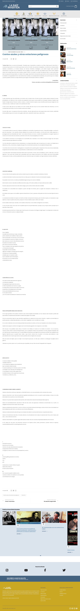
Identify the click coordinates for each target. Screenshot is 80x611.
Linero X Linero (56, 550)
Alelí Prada (68, 74)
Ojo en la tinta (62, 38)
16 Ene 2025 (68, 60)
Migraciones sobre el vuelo (65, 36)
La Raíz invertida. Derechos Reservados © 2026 (11, 598)
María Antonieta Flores (71, 48)
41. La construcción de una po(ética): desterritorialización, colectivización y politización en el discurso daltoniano (12, 530)
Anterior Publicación (10, 500)
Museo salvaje (63, 28)
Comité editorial (63, 590)
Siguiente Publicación (50, 500)
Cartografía (62, 33)
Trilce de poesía (63, 22)
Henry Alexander (11, 52)
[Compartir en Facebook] (11, 59)
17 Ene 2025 (68, 54)
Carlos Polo (23, 495)
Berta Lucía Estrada (70, 68)
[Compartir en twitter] (13, 59)
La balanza (62, 25)
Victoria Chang (69, 55)
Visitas (23, 52)
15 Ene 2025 (68, 66)
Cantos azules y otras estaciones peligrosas (11, 495)
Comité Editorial (74, 1)
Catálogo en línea (63, 593)
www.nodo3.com (12, 608)
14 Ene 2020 (18, 52)
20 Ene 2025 (68, 47)
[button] (39, 555)
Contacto (61, 1)
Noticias (67, 1)
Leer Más (5, 533)
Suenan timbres (63, 30)
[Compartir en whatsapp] (16, 59)
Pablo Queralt (69, 61)
